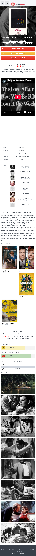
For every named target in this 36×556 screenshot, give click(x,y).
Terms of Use (32, 549)
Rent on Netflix (18, 361)
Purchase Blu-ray (18, 365)
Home (2, 549)
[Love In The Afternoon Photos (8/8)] (18, 533)
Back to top (19, 547)
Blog (6, 549)
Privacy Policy (18, 551)
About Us (17, 549)
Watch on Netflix (18, 49)
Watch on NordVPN (18, 58)
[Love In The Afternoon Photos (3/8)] (18, 426)
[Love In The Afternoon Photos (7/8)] (18, 511)
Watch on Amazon (18, 53)
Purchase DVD (18, 368)
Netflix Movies (16, 553)
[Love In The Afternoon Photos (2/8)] (18, 405)
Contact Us (24, 549)
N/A (22, 160)
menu (2, 3)
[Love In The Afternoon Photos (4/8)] (18, 448)
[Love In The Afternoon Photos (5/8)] (18, 469)
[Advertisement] (18, 132)
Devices (11, 549)
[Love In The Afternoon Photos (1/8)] (18, 384)
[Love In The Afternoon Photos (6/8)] (18, 490)
